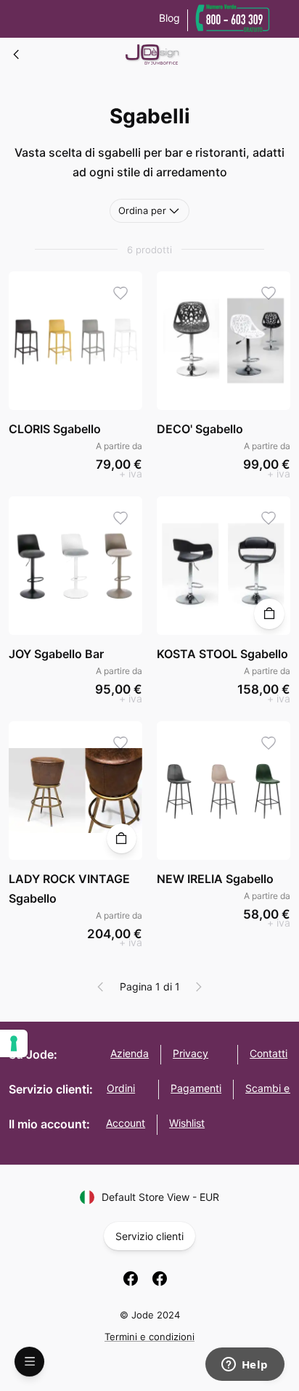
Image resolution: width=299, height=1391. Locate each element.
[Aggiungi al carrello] (269, 613)
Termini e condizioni (149, 1336)
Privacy (190, 1053)
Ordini (121, 1088)
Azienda (129, 1053)
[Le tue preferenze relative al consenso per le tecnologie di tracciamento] (14, 1043)
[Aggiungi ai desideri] (120, 292)
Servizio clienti (149, 1236)
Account (125, 1123)
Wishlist (187, 1123)
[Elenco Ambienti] (17, 54)
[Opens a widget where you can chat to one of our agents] (244, 1365)
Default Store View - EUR (160, 1197)
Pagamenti (196, 1088)
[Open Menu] (29, 1361)
